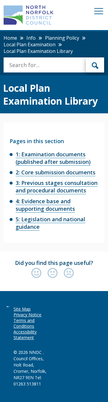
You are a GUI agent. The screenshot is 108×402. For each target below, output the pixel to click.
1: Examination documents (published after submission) (53, 158)
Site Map (22, 309)
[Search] (95, 64)
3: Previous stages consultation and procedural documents (57, 186)
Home (10, 38)
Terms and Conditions (24, 323)
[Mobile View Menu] (98, 12)
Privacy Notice (27, 315)
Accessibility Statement (25, 334)
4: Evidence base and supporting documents (45, 205)
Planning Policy (62, 38)
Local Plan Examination (30, 44)
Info (31, 38)
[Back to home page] (28, 15)
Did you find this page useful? (54, 262)
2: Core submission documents (55, 172)
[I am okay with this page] (54, 273)
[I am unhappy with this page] (69, 273)
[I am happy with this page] (37, 273)
